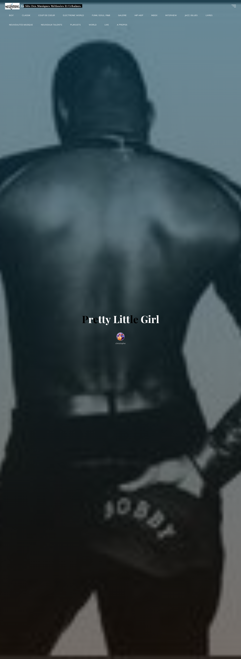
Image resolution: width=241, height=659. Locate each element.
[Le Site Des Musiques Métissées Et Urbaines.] (12, 6)
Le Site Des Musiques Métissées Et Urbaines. (51, 6)
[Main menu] (233, 6)
